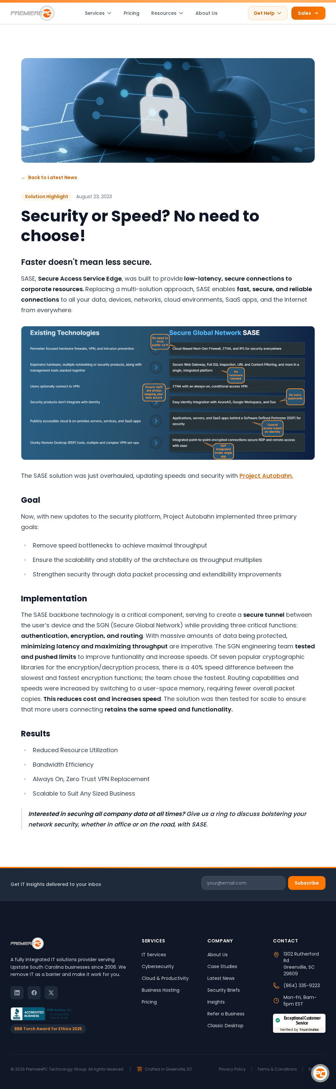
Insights (216, 1002)
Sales (304, 13)
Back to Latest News (49, 177)
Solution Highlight (46, 196)
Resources (164, 13)
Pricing (131, 13)
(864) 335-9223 (302, 985)
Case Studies (222, 966)
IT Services (154, 954)
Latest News (221, 978)
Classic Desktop (225, 1025)
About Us (207, 13)
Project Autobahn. (266, 476)
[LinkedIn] (17, 992)
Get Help (264, 13)
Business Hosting (160, 990)
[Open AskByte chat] (320, 1073)
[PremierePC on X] (51, 992)
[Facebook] (34, 992)
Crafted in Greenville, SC (169, 1069)
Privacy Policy (232, 1069)
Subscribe (307, 883)
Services (95, 13)
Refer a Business (225, 1013)
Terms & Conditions (277, 1069)
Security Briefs (223, 990)
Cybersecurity (158, 966)
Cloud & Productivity (165, 978)
